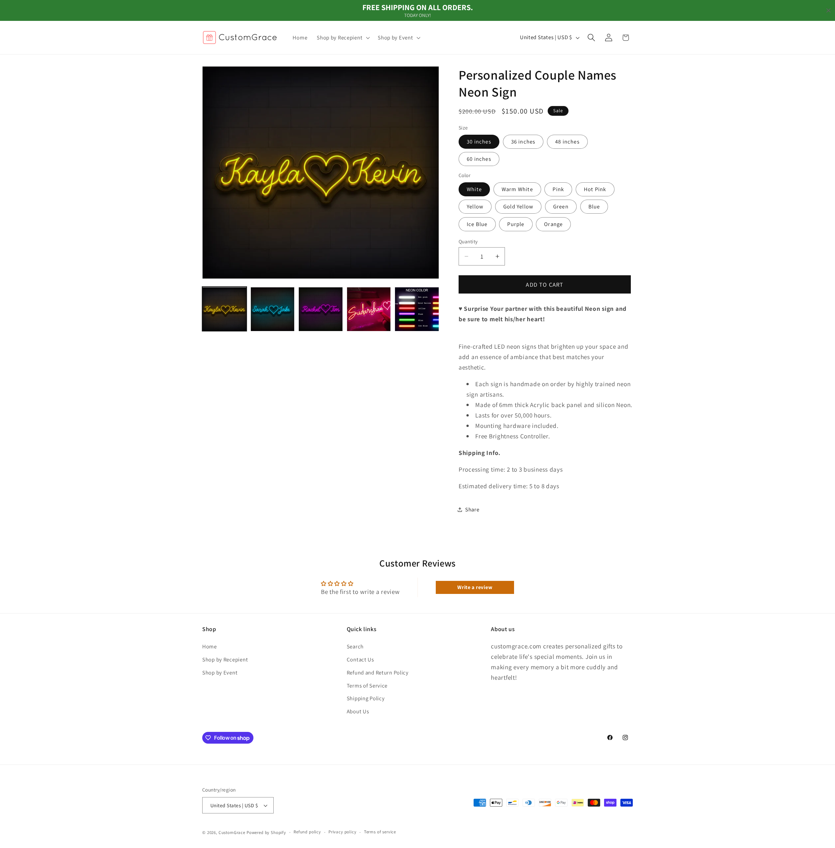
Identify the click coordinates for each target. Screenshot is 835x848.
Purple (515, 224)
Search (355, 646)
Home (209, 646)
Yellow (475, 206)
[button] (342, 37)
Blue (594, 206)
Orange (553, 224)
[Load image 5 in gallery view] (417, 309)
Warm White (517, 189)
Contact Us (360, 659)
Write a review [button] (474, 587)
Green (561, 206)
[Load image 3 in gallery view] (320, 309)
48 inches (567, 141)
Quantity (468, 241)
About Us (358, 711)
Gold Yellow (518, 206)
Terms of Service (367, 685)
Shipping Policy (366, 698)
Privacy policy (342, 832)
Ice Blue (477, 224)
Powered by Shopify (266, 832)
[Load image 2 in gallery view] (272, 309)
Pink (558, 189)
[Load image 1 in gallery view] (224, 309)
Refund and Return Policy (378, 672)
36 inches (523, 141)
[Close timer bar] (828, 10)
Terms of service (380, 832)
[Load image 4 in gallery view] (369, 309)
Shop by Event (219, 672)
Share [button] (472, 509)
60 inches (479, 158)
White (474, 189)
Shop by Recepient (225, 659)
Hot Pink (595, 189)
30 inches (479, 141)
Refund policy (307, 832)
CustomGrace (232, 832)
